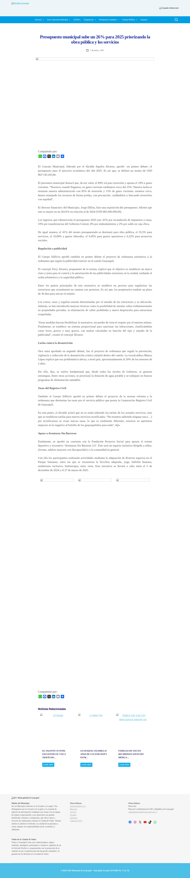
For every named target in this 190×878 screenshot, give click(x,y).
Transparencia (88, 20)
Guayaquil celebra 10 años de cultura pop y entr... (93, 754)
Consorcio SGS (76, 821)
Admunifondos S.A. (78, 806)
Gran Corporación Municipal (57, 20)
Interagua (73, 818)
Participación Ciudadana (108, 20)
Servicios (38, 20)
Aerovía (73, 812)
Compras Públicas (128, 20)
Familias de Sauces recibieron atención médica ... (131, 754)
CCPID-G (77, 20)
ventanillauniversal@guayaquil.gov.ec (142, 812)
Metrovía (73, 809)
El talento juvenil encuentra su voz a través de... (54, 754)
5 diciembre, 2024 (97, 50)
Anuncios (143, 20)
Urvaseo (73, 815)
